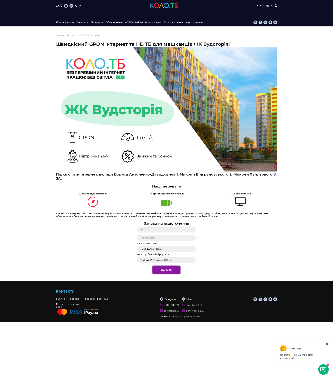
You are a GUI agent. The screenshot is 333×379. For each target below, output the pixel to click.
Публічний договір (68, 298)
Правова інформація (96, 298)
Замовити (167, 269)
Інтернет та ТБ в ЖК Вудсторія (83, 35)
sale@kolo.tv (171, 310)
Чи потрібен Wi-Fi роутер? (153, 254)
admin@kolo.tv (195, 310)
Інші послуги (153, 22)
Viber (189, 299)
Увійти (269, 6)
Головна (60, 35)
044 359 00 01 (194, 305)
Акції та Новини (173, 22)
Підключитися (65, 22)
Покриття (97, 22)
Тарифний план (147, 243)
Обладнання (114, 22)
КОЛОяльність (134, 22)
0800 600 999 (172, 305)
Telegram (170, 299)
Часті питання (194, 22)
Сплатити (82, 22)
